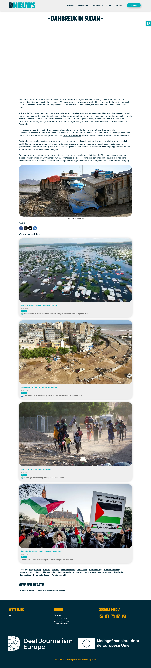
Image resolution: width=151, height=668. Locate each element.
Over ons (118, 5)
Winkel (109, 5)
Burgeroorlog (35, 570)
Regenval (37, 575)
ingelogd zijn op (34, 590)
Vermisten (56, 575)
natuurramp (90, 572)
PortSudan (119, 572)
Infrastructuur (26, 572)
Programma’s (97, 5)
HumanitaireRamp (112, 570)
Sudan (47, 575)
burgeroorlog (38, 144)
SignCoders (92, 660)
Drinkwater (82, 570)
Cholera (46, 570)
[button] (119, 5)
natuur (79, 572)
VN (64, 575)
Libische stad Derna (72, 135)
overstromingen (105, 572)
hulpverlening (95, 570)
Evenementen (82, 5)
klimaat (38, 572)
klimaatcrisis (49, 572)
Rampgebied (25, 575)
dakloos (55, 570)
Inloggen (134, 5)
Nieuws (70, 5)
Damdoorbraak (68, 570)
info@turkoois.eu (61, 624)
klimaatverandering (65, 572)
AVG (10, 615)
